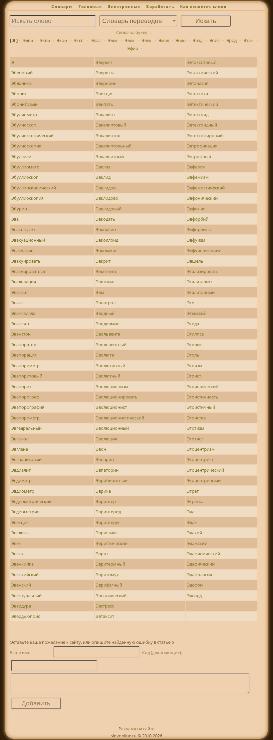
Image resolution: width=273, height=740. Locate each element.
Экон (62, 40)
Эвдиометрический (31, 501)
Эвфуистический (204, 250)
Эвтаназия (197, 83)
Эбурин (19, 209)
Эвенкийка (22, 564)
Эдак (192, 522)
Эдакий (194, 533)
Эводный (105, 313)
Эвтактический (202, 73)
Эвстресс (105, 606)
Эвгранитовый (26, 459)
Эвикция (105, 94)
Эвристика (107, 533)
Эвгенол (19, 439)
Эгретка (195, 501)
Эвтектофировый (205, 135)
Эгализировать (202, 271)
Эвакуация (22, 250)
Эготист (195, 439)
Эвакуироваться (28, 271)
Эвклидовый (109, 209)
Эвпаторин (107, 470)
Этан (248, 40)
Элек (113, 40)
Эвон (101, 449)
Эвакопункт (23, 229)
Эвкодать (105, 219)
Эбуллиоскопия (27, 198)
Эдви (28, 40)
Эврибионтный (112, 480)
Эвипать (104, 104)
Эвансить (21, 324)
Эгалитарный (201, 292)
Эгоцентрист (200, 459)
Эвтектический (202, 104)
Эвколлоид (107, 240)
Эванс (17, 303)
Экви (45, 40)
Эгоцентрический (205, 470)
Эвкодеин (106, 229)
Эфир (132, 48)
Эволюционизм (112, 386)
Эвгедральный (26, 428)
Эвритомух (107, 575)
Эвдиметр (21, 480)
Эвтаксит (105, 616)
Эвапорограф (25, 397)
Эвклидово (107, 198)
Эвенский (21, 585)
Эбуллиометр (25, 167)
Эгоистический (202, 386)
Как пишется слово (203, 6)
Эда (190, 512)
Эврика (103, 491)
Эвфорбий (197, 219)
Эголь (193, 355)
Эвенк (17, 554)
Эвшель (195, 261)
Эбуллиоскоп (25, 177)
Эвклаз (103, 167)
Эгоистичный (201, 407)
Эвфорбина (199, 229)
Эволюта (105, 355)
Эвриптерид (108, 512)
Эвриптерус (108, 522)
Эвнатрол (106, 303)
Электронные (124, 6)
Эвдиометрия (25, 512)
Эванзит (19, 292)
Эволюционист (111, 407)
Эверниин (106, 83)
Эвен (16, 543)
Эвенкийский (25, 575)
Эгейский (196, 313)
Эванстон (21, 334)
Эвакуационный (28, 240)
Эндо (180, 40)
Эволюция (106, 439)
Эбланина (21, 83)
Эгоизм (194, 366)
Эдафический (201, 564)
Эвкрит (103, 261)
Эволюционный (112, 428)
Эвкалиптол (108, 135)
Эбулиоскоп (23, 125)
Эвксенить (107, 271)
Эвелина (20, 533)
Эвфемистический (206, 188)
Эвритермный (110, 564)
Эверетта (105, 73)
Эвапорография (27, 407)
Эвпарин (105, 459)
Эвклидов (106, 188)
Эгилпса (195, 334)
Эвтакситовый (201, 62)
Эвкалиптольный (114, 146)
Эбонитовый (24, 104)
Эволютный (108, 376)
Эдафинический (203, 554)
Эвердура (21, 606)
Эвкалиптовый (111, 125)
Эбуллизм (21, 156)
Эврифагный (109, 585)
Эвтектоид (197, 115)
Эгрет (193, 491)
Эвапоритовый (26, 376)
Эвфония (196, 209)
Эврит (102, 554)
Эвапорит (21, 386)
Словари (61, 6)
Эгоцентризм (201, 449)
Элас (96, 40)
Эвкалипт (105, 115)
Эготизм (195, 428)
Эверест (104, 62)
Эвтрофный (199, 156)
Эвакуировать (26, 261)
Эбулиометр (24, 115)
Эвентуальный (26, 596)
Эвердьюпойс (25, 616)
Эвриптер (106, 501)
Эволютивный (110, 366)
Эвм (100, 292)
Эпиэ (214, 40)
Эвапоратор (23, 345)
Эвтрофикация (202, 146)
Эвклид (103, 177)
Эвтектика (197, 94)
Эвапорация (24, 355)
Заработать (160, 6)
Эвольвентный (111, 345)
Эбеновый (22, 73)
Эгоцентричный (204, 480)
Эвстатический (111, 596)
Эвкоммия (107, 250)
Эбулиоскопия (26, 146)
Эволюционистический (120, 418)
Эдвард (194, 596)
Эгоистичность (202, 397)
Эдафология (199, 575)
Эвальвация (23, 282)
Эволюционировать (116, 397)
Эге (190, 303)
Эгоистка (196, 418)
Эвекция (20, 522)
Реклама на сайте (136, 729)
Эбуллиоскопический (33, 188)
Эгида (193, 324)
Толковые (90, 6)
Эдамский (197, 543)
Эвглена (19, 449)
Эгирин (194, 345)
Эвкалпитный (110, 156)
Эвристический (112, 543)
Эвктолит (105, 282)
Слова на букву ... (133, 32)
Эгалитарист (200, 282)
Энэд (197, 40)
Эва (15, 219)
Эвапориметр (25, 366)
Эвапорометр (25, 418)
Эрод (231, 40)
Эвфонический (202, 198)
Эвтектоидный (202, 125)
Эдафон (195, 585)
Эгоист (194, 376)
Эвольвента (108, 334)
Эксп (79, 40)
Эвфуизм (196, 240)
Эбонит (19, 94)
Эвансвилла (23, 313)
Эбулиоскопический (32, 135)
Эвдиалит (21, 470)
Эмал (163, 40)
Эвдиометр (22, 491)
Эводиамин (108, 324)
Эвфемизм (198, 177)
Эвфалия (196, 167)
